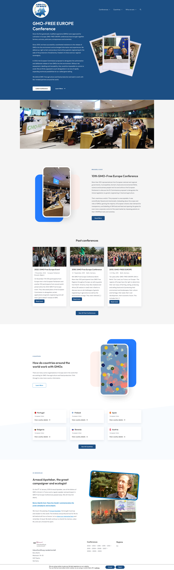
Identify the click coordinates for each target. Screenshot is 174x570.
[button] (109, 9)
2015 (103, 546)
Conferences (103, 10)
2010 (88, 548)
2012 (108, 546)
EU (117, 546)
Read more (39, 301)
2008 (99, 548)
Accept (110, 567)
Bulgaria (40, 429)
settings (97, 568)
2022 (94, 546)
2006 (89, 551)
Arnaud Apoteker (55, 511)
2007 (104, 548)
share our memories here (65, 516)
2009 (94, 548)
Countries (116, 10)
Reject (120, 567)
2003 (100, 551)
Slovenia (78, 429)
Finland (78, 413)
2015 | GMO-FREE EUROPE (120, 269)
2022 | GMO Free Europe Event (47, 269)
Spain (114, 413)
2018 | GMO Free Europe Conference (87, 269)
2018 (99, 546)
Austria (115, 429)
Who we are (130, 10)
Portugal (40, 413)
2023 (88, 546)
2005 (94, 551)
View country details (41, 420)
